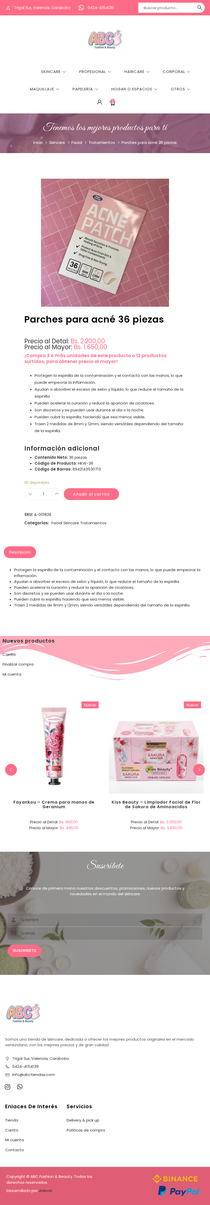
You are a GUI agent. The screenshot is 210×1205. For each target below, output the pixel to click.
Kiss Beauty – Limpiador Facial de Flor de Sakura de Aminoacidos (156, 804)
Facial (76, 142)
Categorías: (36, 523)
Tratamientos (102, 142)
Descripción (20, 552)
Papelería (82, 89)
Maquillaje (42, 89)
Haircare (134, 71)
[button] (199, 770)
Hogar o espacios (131, 89)
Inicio (38, 142)
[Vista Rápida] (74, 725)
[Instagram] (7, 1087)
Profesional (92, 71)
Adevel (45, 1190)
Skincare (51, 71)
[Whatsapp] (20, 1087)
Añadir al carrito (91, 494)
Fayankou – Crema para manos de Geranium (53, 804)
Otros (178, 89)
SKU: (28, 514)
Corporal (174, 71)
